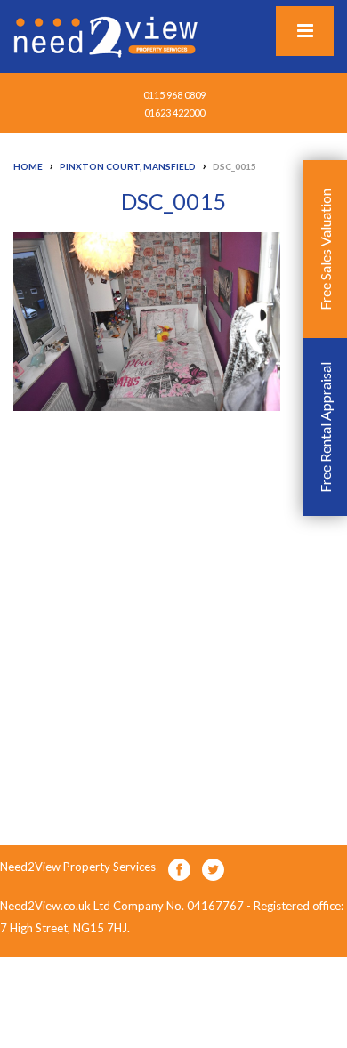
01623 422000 (174, 112)
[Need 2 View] (107, 35)
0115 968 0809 (174, 95)
